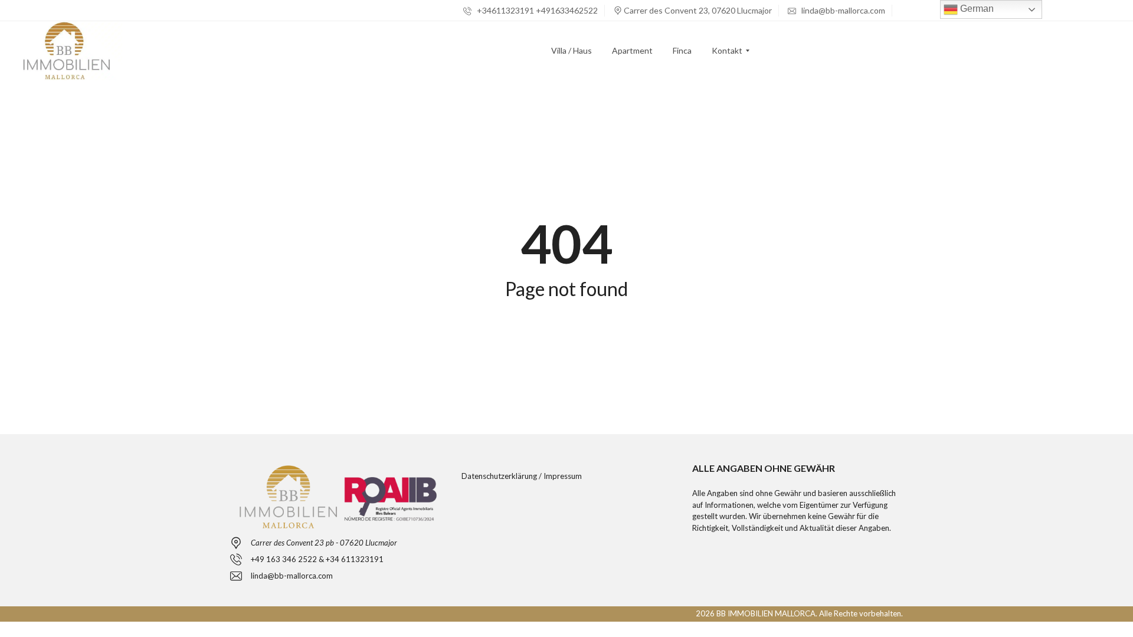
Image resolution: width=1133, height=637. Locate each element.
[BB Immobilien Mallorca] (66, 50)
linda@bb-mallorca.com (842, 10)
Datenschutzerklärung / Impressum (521, 476)
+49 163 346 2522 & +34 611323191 (317, 559)
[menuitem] (571, 50)
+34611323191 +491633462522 (536, 10)
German (976, 9)
